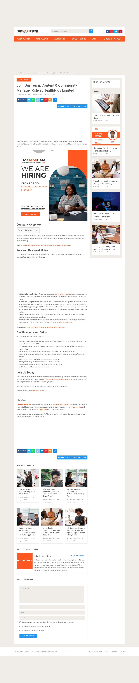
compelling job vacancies (61, 404)
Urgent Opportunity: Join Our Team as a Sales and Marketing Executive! (47, 245)
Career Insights (79, 39)
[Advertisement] (56, 13)
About (89, 651)
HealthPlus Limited (37, 391)
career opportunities (75, 407)
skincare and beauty (65, 322)
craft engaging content (62, 294)
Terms (107, 651)
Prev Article (65, 106)
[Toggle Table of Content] (35, 230)
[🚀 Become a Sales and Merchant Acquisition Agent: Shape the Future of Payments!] (76, 517)
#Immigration (60, 39)
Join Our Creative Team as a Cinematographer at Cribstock (46, 327)
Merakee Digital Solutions (49, 651)
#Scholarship (42, 39)
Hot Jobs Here (18, 651)
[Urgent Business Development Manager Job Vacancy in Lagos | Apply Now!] (52, 517)
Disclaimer (114, 651)
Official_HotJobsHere (24, 94)
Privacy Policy (98, 651)
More (94, 39)
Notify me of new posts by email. (33, 630)
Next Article (79, 106)
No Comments (51, 94)
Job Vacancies (24, 79)
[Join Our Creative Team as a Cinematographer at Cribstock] (28, 478)
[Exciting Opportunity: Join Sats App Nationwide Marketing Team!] (76, 478)
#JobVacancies (23, 39)
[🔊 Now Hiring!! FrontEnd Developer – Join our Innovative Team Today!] (52, 478)
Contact (122, 651)
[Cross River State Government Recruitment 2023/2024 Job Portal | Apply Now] (28, 517)
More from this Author (77, 556)
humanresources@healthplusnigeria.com (59, 379)
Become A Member (113, 39)
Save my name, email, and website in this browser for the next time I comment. (48, 622)
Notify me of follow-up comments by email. (36, 626)
